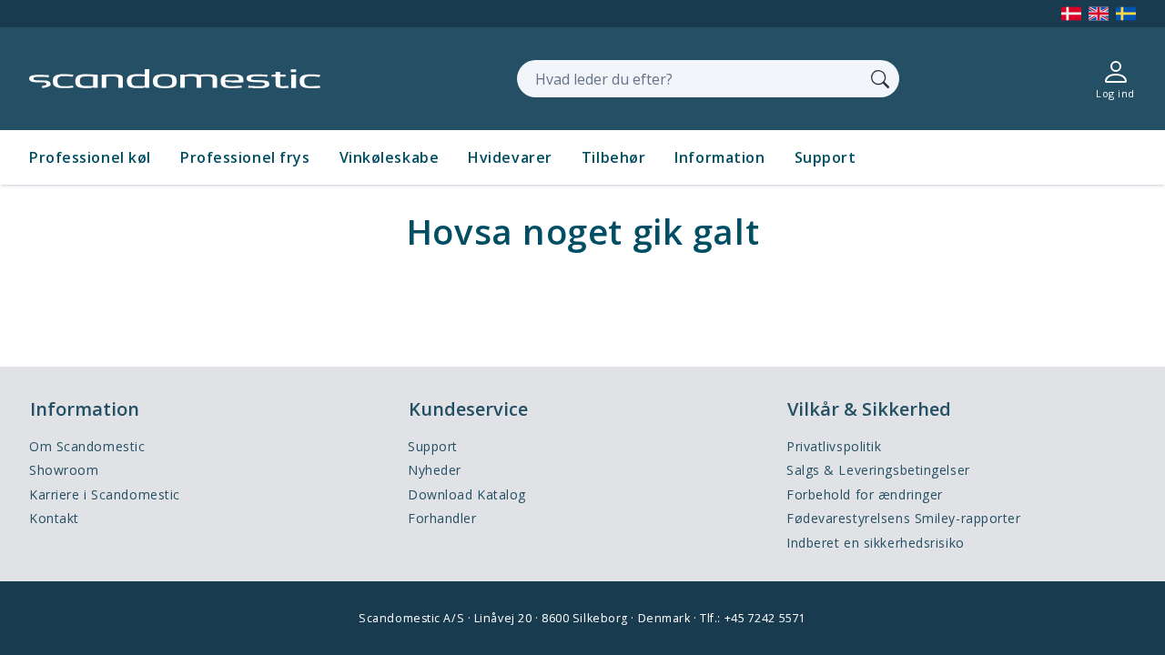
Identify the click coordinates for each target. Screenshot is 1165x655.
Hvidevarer (510, 157)
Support (825, 157)
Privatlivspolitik (834, 446)
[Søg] (880, 78)
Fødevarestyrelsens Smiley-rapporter (903, 518)
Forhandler (442, 518)
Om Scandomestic (87, 446)
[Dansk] (1071, 14)
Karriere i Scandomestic (104, 494)
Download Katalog (467, 494)
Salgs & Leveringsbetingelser (878, 470)
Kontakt (54, 518)
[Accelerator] (174, 78)
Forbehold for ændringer (864, 494)
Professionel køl (90, 157)
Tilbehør (613, 157)
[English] (1099, 14)
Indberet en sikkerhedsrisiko (875, 542)
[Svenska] (1126, 14)
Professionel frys (245, 157)
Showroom (63, 470)
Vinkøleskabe (389, 157)
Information (719, 157)
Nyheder (434, 470)
